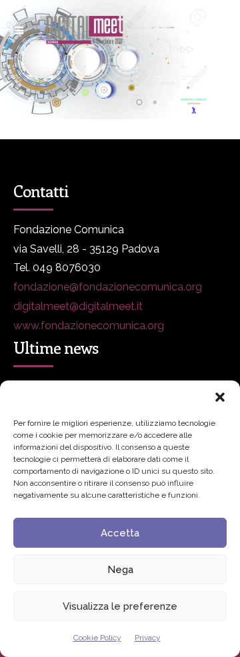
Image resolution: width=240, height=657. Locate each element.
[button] (220, 397)
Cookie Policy (97, 637)
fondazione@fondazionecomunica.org (107, 287)
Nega (120, 570)
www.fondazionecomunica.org (88, 325)
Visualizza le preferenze (120, 606)
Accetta (120, 533)
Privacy (148, 637)
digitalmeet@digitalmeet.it (78, 306)
